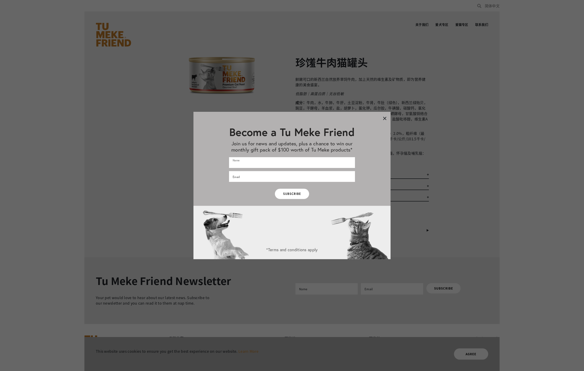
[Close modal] (384, 118)
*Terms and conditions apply (292, 249)
